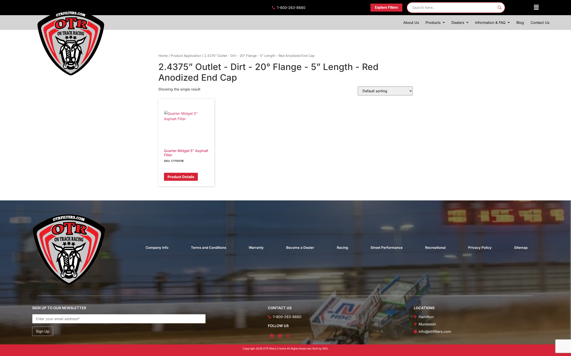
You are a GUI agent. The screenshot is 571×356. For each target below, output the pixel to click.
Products (433, 22)
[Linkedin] (280, 336)
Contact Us (540, 22)
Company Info (157, 247)
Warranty (256, 247)
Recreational (435, 247)
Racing (342, 247)
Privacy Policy (480, 247)
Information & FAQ (490, 22)
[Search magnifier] (500, 7)
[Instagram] (288, 336)
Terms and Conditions (208, 247)
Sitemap (521, 247)
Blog (520, 22)
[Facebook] (272, 336)
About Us (411, 22)
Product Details (181, 177)
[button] (525, 7)
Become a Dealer (300, 247)
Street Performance (386, 247)
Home (163, 56)
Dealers (457, 22)
